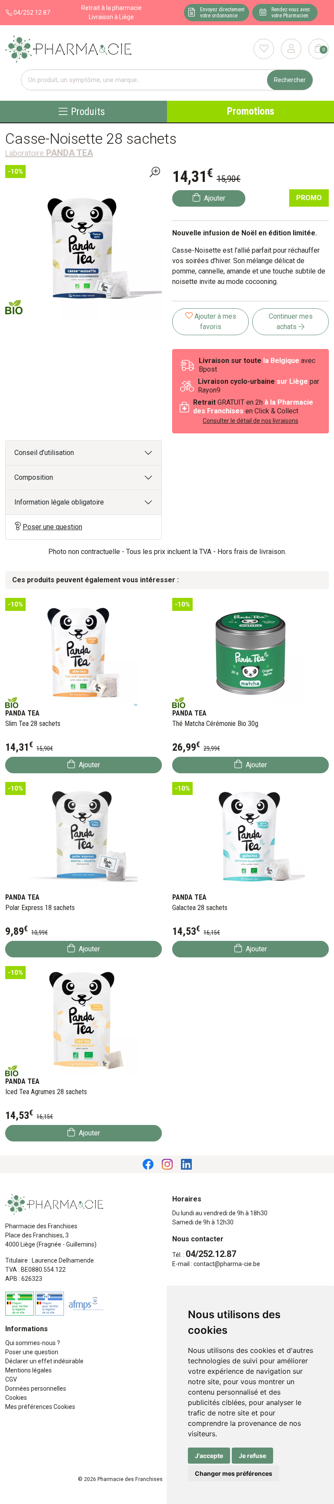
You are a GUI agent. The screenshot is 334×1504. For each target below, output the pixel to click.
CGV (11, 1379)
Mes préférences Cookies (40, 1406)
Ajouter (88, 765)
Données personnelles (35, 1388)
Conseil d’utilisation (44, 453)
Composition (33, 477)
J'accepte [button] (209, 1455)
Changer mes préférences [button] (233, 1473)
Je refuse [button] (252, 1455)
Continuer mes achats (291, 321)
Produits (88, 111)
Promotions (250, 111)
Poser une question (52, 527)
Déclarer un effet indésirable (44, 1361)
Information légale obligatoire (59, 502)
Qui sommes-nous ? (32, 1342)
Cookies (16, 1397)
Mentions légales (28, 1370)
